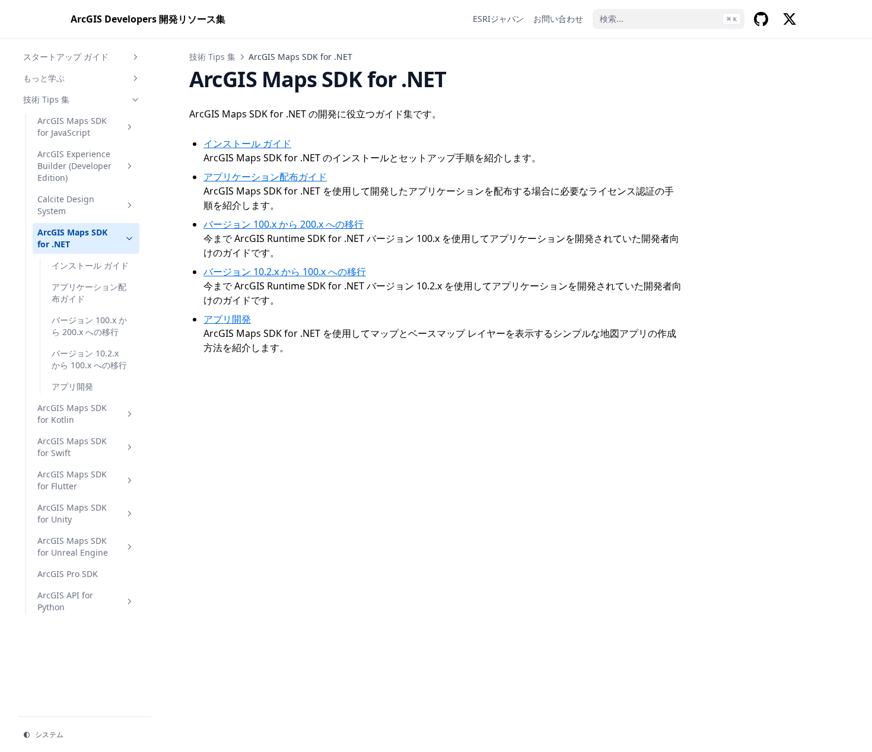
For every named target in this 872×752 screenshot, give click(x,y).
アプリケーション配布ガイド (89, 292)
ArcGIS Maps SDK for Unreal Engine (72, 546)
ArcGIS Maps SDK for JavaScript (72, 126)
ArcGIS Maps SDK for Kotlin (72, 413)
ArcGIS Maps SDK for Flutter (72, 480)
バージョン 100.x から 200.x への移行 (89, 325)
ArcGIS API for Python (65, 601)
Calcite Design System (65, 204)
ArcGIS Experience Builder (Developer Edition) (74, 165)
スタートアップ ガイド (66, 56)
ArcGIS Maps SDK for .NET (72, 238)
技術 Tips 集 (46, 99)
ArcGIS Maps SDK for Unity (72, 513)
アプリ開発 (72, 386)
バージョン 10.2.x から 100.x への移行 (89, 359)
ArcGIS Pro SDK (67, 573)
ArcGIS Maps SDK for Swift (72, 446)
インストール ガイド (90, 265)
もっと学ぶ (44, 78)
